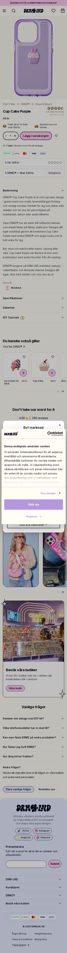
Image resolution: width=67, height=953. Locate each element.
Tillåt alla (33, 504)
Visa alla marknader (31, 524)
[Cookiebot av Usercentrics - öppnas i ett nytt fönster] (48, 433)
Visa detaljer (48, 493)
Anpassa (31, 516)
